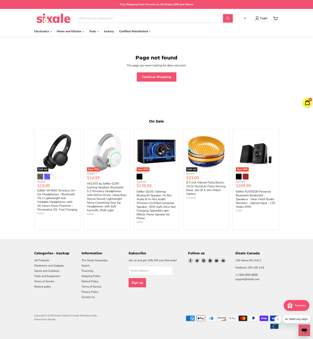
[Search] (228, 18)
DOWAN (191, 197)
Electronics (42, 31)
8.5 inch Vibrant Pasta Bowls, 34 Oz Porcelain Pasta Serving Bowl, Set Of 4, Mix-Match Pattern (206, 188)
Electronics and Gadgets (49, 265)
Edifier (40, 213)
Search (86, 265)
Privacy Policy (90, 292)
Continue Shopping (156, 77)
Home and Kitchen (69, 31)
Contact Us (88, 297)
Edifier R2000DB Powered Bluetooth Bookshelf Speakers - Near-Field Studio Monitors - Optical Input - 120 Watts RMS (255, 199)
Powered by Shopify (45, 319)
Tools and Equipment (47, 276)
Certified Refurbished (134, 31)
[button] (244, 18)
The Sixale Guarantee (95, 260)
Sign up (137, 282)
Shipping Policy (91, 276)
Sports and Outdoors (46, 271)
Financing (87, 271)
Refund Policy (90, 281)
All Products (41, 260)
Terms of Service (44, 281)
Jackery (109, 31)
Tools (93, 31)
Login (263, 18)
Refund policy (42, 286)
